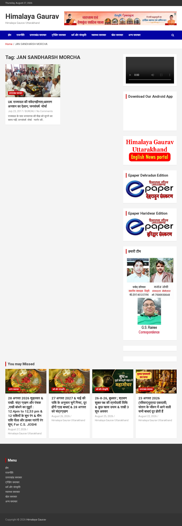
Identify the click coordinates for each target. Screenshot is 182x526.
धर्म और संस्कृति (78, 35)
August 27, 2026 (17, 429)
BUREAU (29, 111)
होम (9, 35)
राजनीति (20, 35)
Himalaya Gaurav (32, 16)
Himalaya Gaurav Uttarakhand (25, 433)
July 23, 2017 (15, 111)
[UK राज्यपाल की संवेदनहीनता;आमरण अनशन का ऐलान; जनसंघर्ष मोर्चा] (32, 80)
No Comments (45, 111)
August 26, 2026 (61, 416)
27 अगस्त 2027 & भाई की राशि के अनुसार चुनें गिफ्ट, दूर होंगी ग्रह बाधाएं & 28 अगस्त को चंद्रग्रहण (69, 404)
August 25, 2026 (104, 416)
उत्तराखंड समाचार (38, 35)
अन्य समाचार (135, 35)
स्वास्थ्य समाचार (99, 35)
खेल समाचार (117, 35)
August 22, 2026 (147, 416)
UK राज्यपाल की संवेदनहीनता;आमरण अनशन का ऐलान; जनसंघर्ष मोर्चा (30, 104)
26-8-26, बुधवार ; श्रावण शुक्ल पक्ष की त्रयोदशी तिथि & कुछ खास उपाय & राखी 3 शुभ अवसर (112, 404)
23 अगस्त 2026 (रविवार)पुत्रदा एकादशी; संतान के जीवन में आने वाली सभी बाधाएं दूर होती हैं (154, 404)
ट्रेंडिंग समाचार (59, 35)
